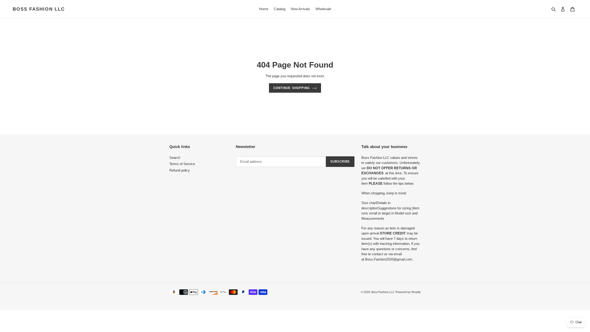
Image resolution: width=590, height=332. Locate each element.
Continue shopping (291, 88)
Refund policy (179, 170)
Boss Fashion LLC (39, 9)
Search (174, 158)
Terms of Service (182, 164)
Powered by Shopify (408, 292)
